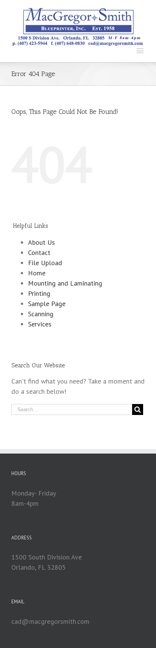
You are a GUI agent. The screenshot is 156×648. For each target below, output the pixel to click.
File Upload (45, 262)
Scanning (40, 313)
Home (36, 273)
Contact (39, 252)
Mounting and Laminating (65, 283)
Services (39, 324)
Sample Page (47, 303)
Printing (39, 293)
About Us (41, 242)
